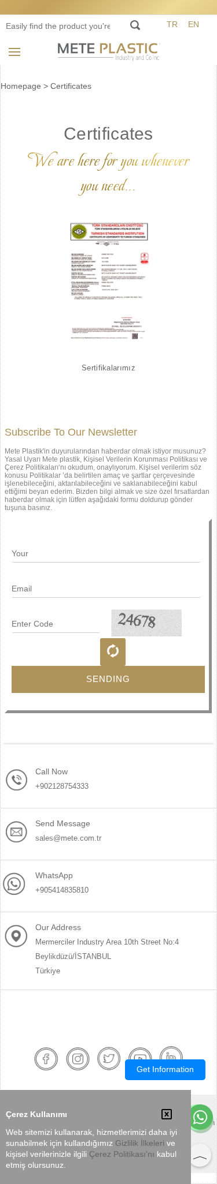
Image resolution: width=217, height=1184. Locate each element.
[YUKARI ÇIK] (199, 1155)
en (193, 24)
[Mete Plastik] (109, 51)
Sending (108, 679)
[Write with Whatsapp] (200, 1118)
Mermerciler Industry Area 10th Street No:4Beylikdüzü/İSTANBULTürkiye (107, 956)
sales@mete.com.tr (68, 838)
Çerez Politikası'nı (122, 1154)
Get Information (165, 1069)
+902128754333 (62, 786)
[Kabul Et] (167, 1115)
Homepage (21, 86)
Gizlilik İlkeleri (139, 1143)
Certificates (70, 86)
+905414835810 (62, 890)
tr (172, 24)
